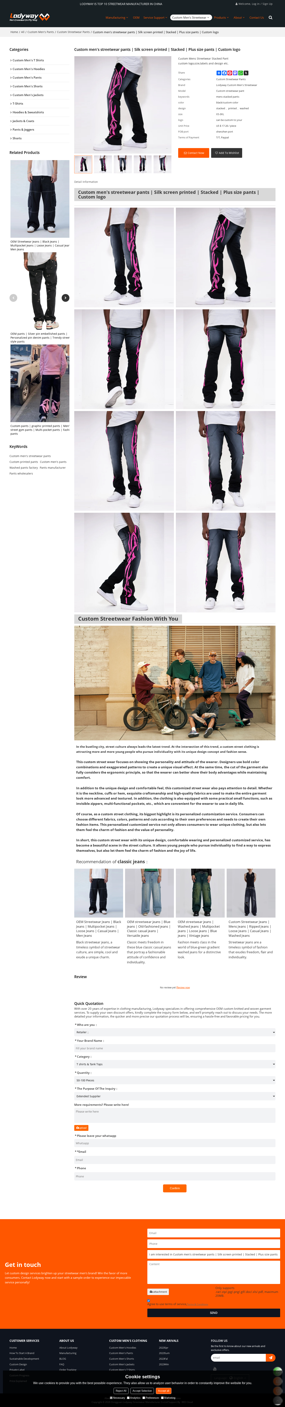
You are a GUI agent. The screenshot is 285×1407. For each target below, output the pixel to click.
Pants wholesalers (21, 473)
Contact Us (257, 17)
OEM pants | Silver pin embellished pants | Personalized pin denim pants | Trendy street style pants (40, 337)
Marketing (169, 1397)
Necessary (119, 1397)
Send (214, 1313)
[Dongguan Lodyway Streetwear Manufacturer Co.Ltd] (30, 17)
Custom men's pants (53, 462)
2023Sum (164, 1353)
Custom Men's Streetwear (189, 17)
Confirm (175, 1188)
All (22, 32)
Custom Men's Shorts (121, 1358)
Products (220, 17)
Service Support (153, 17)
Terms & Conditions (197, 1304)
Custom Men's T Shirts (122, 1369)
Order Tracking (67, 1369)
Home (14, 32)
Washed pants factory (24, 467)
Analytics (135, 1397)
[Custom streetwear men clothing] (175, 683)
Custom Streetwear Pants (73, 32)
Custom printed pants (24, 462)
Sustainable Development (24, 1358)
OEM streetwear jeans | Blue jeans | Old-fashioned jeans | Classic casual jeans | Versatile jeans (149, 928)
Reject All (121, 1390)
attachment (160, 1291)
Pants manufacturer (53, 467)
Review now (183, 987)
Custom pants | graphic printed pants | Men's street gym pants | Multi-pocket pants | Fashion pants (41, 429)
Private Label (17, 1369)
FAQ (61, 1364)
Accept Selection (142, 1390)
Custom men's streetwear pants (30, 456)
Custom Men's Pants (41, 32)
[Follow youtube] (215, 1369)
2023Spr (163, 1347)
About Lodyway (68, 1347)
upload (82, 1127)
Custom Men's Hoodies (122, 1347)
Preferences (152, 1397)
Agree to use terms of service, (177, 1304)
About (238, 17)
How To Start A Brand (22, 1353)
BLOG (62, 1358)
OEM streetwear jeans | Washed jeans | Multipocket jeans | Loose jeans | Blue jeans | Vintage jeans (199, 928)
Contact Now (196, 153)
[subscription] (271, 1358)
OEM (136, 17)
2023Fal (163, 1358)
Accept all (163, 1390)
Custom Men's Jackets (121, 1364)
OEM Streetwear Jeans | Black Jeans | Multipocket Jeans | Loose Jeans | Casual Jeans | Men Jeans (42, 245)
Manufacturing (115, 17)
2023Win (164, 1364)
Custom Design (18, 1364)
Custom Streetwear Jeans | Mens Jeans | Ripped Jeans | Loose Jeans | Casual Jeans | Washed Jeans (250, 928)
